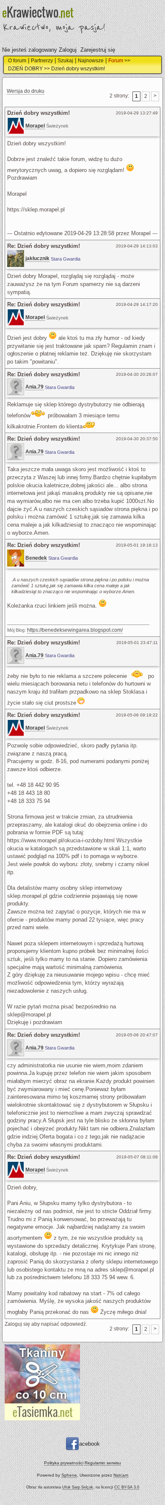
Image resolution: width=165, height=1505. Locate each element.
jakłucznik (37, 258)
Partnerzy (42, 61)
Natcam (120, 1475)
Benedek (36, 558)
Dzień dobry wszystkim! (78, 69)
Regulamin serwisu (103, 1463)
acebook (89, 1444)
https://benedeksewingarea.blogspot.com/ (75, 630)
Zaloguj (68, 50)
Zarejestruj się (97, 50)
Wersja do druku (25, 91)
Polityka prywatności (63, 1463)
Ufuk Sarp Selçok (77, 1487)
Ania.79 (34, 387)
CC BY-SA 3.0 (126, 1487)
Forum (115, 61)
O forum (17, 61)
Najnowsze (91, 61)
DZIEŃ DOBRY (25, 69)
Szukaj (65, 61)
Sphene (69, 1475)
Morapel (35, 126)
